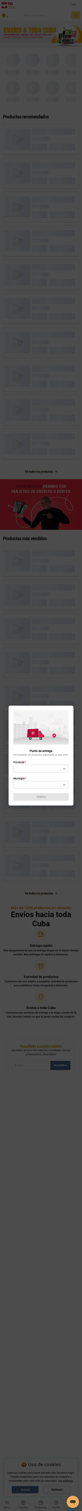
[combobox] (41, 768)
